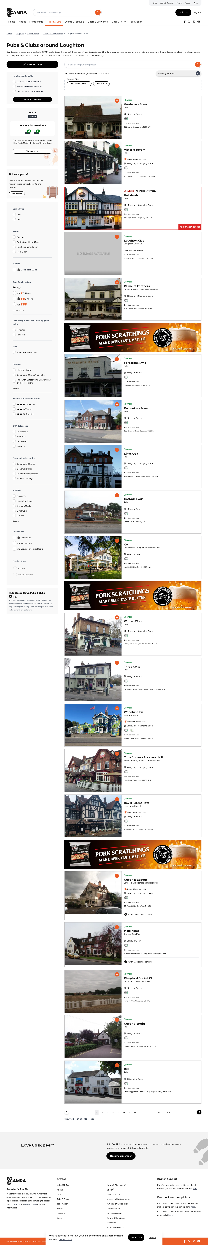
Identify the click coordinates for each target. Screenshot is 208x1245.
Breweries (61, 1213)
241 (160, 1112)
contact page (30, 1204)
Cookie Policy (113, 1208)
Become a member (121, 1155)
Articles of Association (117, 1203)
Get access (17, 193)
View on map (34, 64)
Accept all (136, 1237)
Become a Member (32, 99)
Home (9, 33)
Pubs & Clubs (63, 1199)
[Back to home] (17, 12)
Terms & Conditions (116, 1218)
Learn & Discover (167, 3)
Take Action (62, 1203)
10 (146, 1112)
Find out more (32, 151)
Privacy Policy (113, 1194)
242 (168, 1112)
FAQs (17, 1204)
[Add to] (117, 100)
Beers (59, 1218)
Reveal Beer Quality (136, 159)
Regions (20, 33)
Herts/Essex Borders (53, 33)
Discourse (111, 1222)
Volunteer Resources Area (187, 3)
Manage (152, 1237)
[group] (93, 117)
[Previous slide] (69, 557)
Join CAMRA (63, 1185)
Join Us (183, 12)
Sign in (197, 12)
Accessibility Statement (118, 1199)
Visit (59, 1194)
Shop (155, 3)
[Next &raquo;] (199, 1112)
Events (60, 1208)
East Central (33, 33)
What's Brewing (115, 1227)
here (195, 1188)
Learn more (65, 1239)
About (60, 1189)
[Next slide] (116, 557)
